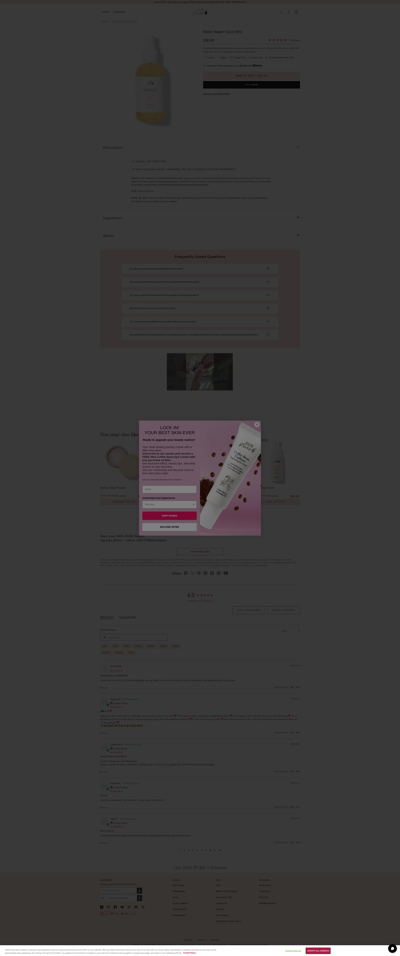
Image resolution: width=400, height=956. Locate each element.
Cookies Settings (293, 951)
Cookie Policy (189, 953)
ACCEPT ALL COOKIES (318, 951)
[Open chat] (392, 948)
